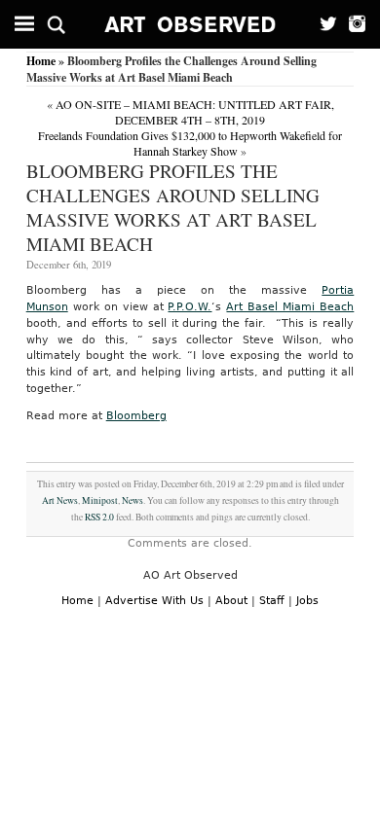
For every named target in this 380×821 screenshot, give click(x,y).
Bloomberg (136, 416)
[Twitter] (323, 24)
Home (41, 61)
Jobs (307, 600)
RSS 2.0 (99, 517)
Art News (60, 500)
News (132, 500)
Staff (272, 600)
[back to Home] (190, 24)
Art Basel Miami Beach (290, 307)
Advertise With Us (154, 600)
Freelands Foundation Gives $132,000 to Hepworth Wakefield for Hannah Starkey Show (190, 143)
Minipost (100, 500)
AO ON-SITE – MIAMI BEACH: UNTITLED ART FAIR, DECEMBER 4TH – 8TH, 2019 (195, 111)
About (231, 600)
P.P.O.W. (189, 307)
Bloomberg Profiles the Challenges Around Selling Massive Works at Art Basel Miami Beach (173, 207)
